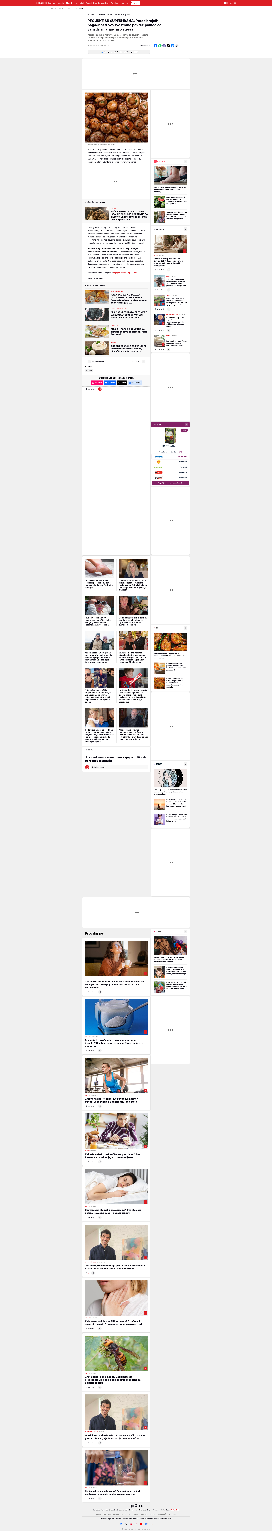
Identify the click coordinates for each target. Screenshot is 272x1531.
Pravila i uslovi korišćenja (123, 1519)
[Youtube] (141, 1524)
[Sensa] (152, 1514)
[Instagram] (136, 1524)
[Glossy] (135, 1514)
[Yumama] (162, 1514)
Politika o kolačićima (146, 1519)
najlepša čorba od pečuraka (125, 273)
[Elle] (123, 1514)
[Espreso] (116, 1514)
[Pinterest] (131, 1524)
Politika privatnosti (160, 1519)
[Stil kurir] (129, 1514)
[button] (144, 45)
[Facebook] (121, 1524)
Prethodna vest (98, 362)
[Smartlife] (144, 1514)
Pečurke (89, 370)
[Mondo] (107, 1514)
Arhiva (170, 1519)
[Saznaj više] (185, 161)
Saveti (109, 15)
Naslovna (91, 15)
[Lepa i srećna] (41, 3)
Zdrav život (101, 15)
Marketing (103, 1519)
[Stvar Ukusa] (172, 1514)
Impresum (111, 1519)
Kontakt (135, 1519)
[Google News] (146, 1524)
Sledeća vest (136, 362)
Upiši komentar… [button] (98, 767)
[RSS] (151, 1524)
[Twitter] (126, 1524)
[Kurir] (98, 1514)
